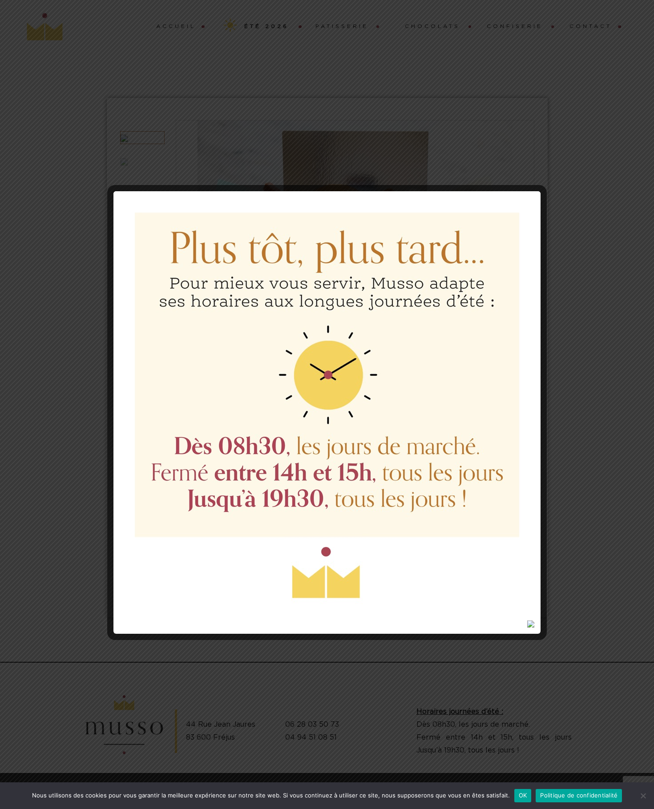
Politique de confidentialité (579, 795)
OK (523, 795)
